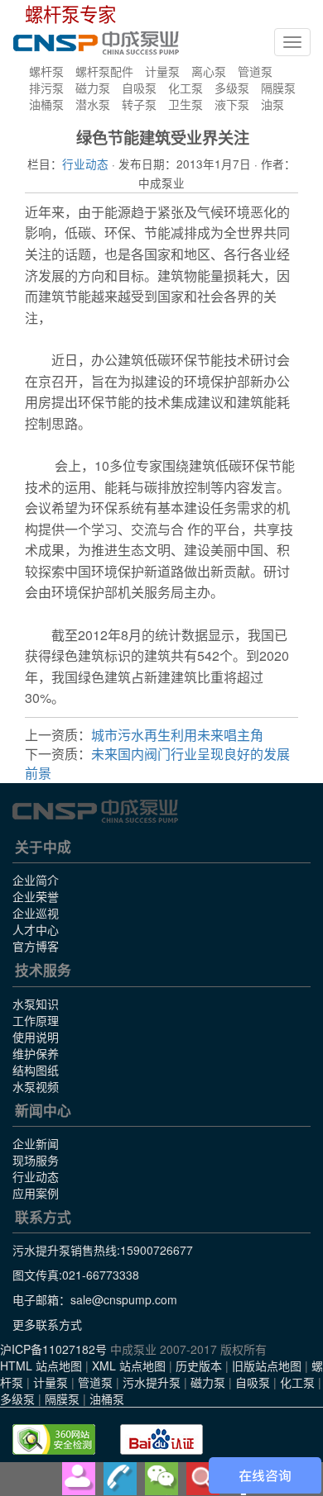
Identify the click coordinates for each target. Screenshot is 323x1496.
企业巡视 (35, 913)
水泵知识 (35, 1003)
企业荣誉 (35, 896)
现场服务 (35, 1160)
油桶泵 (46, 104)
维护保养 (35, 1053)
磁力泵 (92, 87)
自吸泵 (139, 87)
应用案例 (35, 1193)
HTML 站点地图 (41, 1365)
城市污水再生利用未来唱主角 (177, 734)
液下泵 (232, 104)
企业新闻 (35, 1143)
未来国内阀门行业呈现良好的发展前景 (157, 763)
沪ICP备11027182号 (53, 1349)
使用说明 (35, 1036)
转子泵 (139, 104)
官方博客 (35, 946)
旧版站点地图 (266, 1365)
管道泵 (255, 71)
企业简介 (35, 879)
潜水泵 (92, 104)
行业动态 (85, 163)
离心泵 (208, 71)
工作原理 (35, 1020)
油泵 (272, 104)
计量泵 (162, 71)
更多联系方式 (47, 1324)
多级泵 (232, 87)
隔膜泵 (278, 87)
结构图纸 (35, 1069)
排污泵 (46, 87)
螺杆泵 (46, 71)
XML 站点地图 (129, 1365)
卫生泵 (185, 104)
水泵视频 (35, 1086)
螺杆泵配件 (104, 71)
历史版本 (199, 1365)
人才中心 (35, 929)
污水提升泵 (152, 1382)
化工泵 (185, 87)
